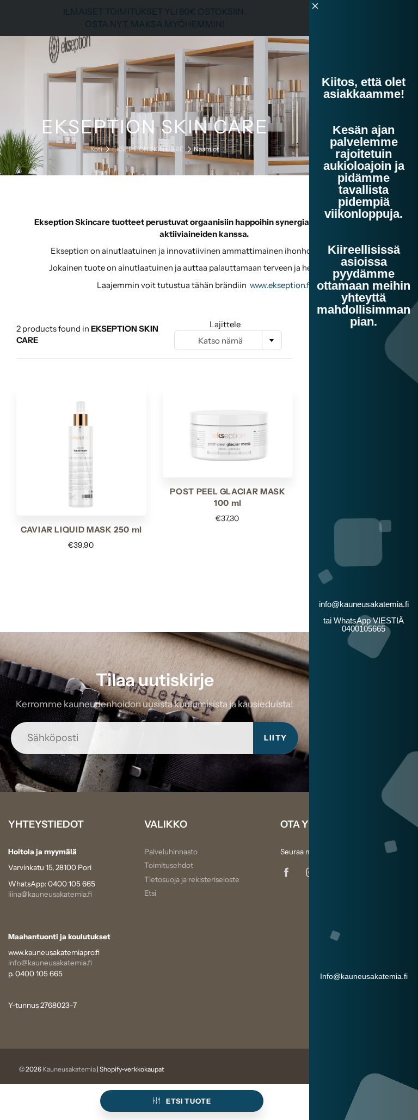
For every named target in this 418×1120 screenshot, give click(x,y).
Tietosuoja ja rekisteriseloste (191, 879)
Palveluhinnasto (171, 851)
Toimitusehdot (168, 865)
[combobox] (228, 340)
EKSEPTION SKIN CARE (148, 149)
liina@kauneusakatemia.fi (50, 894)
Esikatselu (81, 450)
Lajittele (225, 324)
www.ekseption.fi (280, 285)
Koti (96, 149)
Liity (275, 738)
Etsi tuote (188, 1101)
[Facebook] (286, 872)
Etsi (150, 893)
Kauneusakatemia (69, 1069)
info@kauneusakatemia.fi (50, 962)
